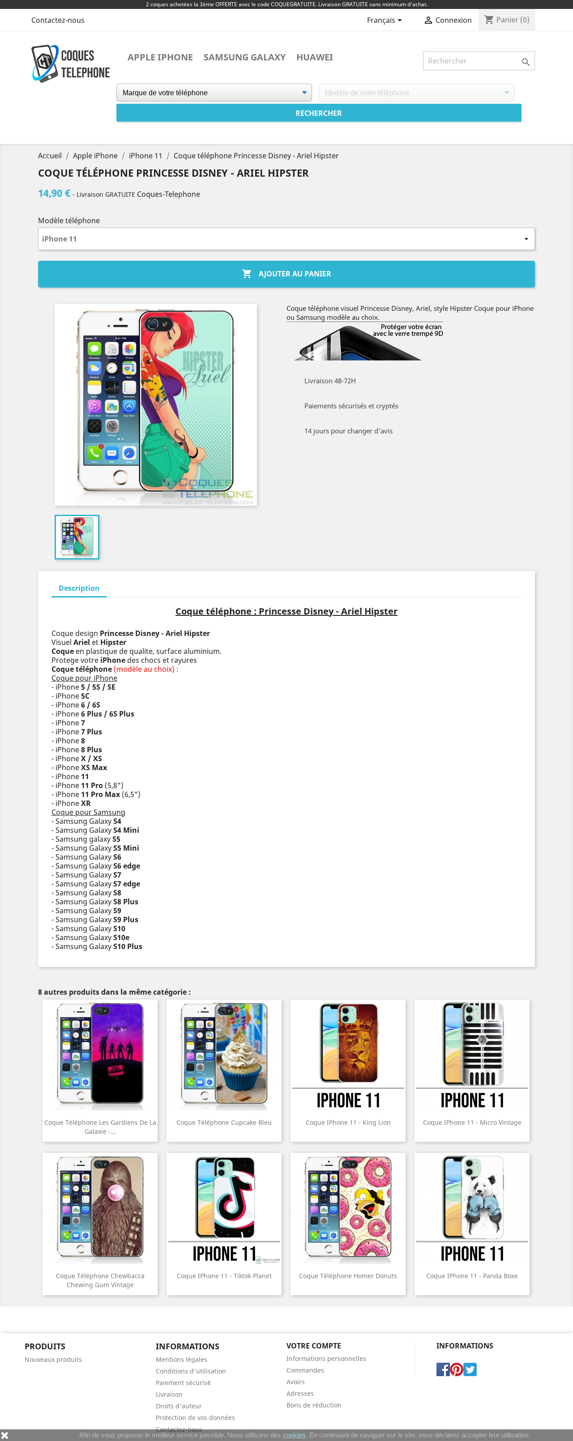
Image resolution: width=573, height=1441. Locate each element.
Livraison (169, 1394)
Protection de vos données (195, 1417)
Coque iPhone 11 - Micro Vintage (472, 1122)
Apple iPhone (160, 57)
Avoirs (295, 1381)
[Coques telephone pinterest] (456, 1368)
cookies (294, 1435)
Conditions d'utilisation (191, 1371)
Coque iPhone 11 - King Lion (348, 1122)
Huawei (314, 57)
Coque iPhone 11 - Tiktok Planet (224, 1275)
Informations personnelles (326, 1358)
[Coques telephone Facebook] (443, 1368)
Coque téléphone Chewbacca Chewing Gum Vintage (100, 1280)
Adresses (300, 1393)
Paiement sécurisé (183, 1382)
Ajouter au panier (286, 273)
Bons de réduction (314, 1405)
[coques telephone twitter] (470, 1368)
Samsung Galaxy (245, 57)
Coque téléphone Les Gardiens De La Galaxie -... (100, 1127)
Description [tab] (79, 588)
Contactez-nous (58, 20)
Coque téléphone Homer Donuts (348, 1275)
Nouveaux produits (53, 1359)
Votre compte (313, 1346)
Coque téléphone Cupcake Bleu (224, 1122)
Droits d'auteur (179, 1406)
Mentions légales (181, 1359)
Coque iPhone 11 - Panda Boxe (472, 1275)
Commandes (305, 1370)
